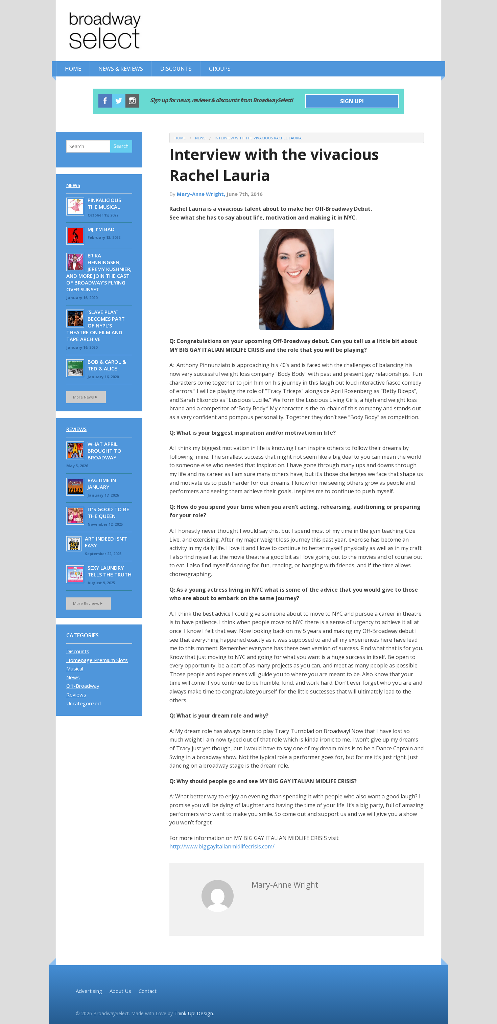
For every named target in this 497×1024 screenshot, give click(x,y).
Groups (220, 68)
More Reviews (86, 603)
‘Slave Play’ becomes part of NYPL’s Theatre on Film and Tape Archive (95, 325)
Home (73, 68)
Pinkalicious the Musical (104, 203)
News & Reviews (120, 68)
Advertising (89, 990)
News (200, 137)
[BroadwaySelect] (120, 30)
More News (83, 397)
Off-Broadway (82, 685)
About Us (120, 990)
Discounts (176, 68)
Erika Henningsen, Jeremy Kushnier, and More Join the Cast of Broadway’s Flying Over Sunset (99, 272)
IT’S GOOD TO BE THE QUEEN (108, 512)
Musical (74, 668)
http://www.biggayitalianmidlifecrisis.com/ (222, 846)
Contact (148, 990)
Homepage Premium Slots (97, 660)
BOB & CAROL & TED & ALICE (107, 365)
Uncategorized (83, 703)
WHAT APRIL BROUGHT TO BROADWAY (104, 450)
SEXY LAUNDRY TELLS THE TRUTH (110, 571)
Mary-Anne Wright (285, 884)
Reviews (76, 429)
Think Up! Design (193, 1013)
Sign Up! (352, 101)
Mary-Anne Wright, (202, 193)
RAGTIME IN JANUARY (102, 483)
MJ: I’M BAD (101, 229)
